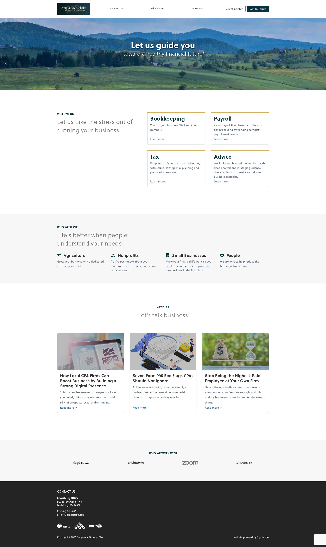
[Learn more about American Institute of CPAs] (63, 526)
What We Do (116, 8)
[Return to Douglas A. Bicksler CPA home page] (73, 9)
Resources (197, 8)
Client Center (234, 9)
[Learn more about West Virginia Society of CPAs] (79, 525)
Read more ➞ (90, 407)
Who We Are (157, 8)
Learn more (170, 139)
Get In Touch (258, 9)
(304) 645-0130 (68, 511)
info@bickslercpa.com (72, 514)
